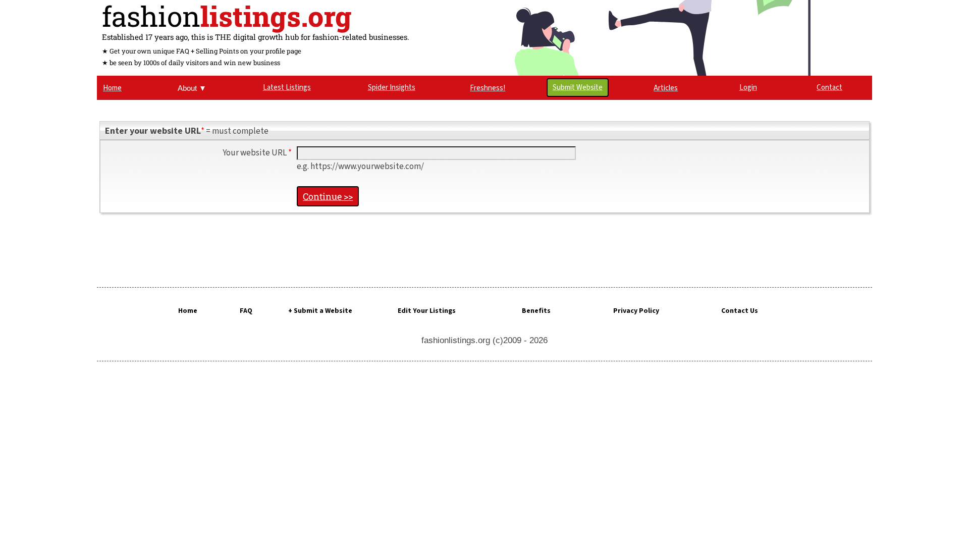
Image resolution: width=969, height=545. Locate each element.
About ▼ (192, 88)
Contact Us (739, 311)
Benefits (536, 311)
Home (187, 311)
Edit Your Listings (427, 311)
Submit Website (578, 87)
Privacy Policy (636, 311)
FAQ (246, 311)
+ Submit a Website (320, 311)
